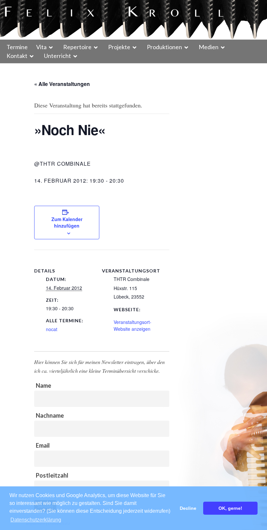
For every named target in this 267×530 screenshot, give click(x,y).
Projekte (119, 46)
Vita (41, 46)
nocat (51, 329)
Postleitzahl (52, 475)
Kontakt (17, 55)
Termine (17, 46)
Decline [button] (188, 508)
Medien (208, 46)
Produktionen (164, 46)
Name (43, 385)
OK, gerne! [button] (230, 508)
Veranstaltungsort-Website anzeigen (132, 325)
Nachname (50, 415)
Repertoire (77, 46)
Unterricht (57, 55)
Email (43, 445)
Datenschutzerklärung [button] (35, 520)
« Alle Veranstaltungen (62, 84)
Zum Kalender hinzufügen (66, 222)
